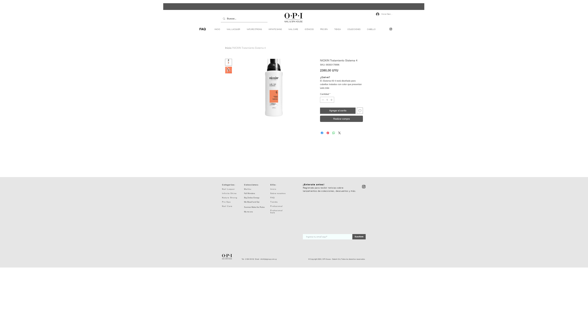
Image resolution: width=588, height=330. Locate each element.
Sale (272, 213)
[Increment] (332, 100)
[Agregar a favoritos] (360, 111)
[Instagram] (390, 29)
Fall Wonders (249, 193)
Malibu (247, 189)
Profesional (276, 210)
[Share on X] (339, 133)
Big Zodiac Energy (251, 198)
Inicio (228, 47)
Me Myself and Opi (252, 202)
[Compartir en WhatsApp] (333, 133)
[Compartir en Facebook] (322, 133)
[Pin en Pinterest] (328, 133)
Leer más (324, 87)
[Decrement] (322, 100)
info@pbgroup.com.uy (268, 259)
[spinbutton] (327, 100)
